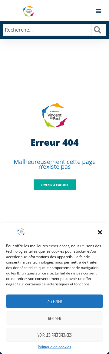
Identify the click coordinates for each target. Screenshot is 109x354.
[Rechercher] (98, 30)
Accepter (55, 301)
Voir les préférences (55, 335)
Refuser (54, 318)
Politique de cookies (54, 347)
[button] (100, 232)
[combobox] (47, 30)
